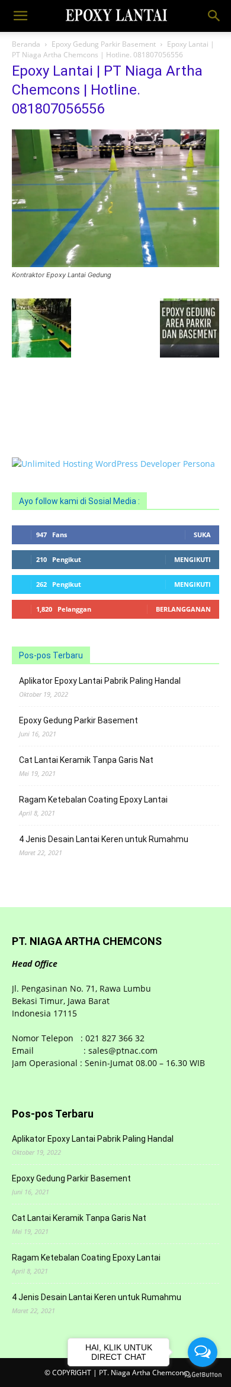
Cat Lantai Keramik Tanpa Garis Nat (86, 760)
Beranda (26, 44)
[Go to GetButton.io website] (203, 1375)
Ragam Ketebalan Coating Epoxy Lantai (93, 799)
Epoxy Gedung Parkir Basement (104, 44)
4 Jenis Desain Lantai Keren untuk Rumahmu (103, 839)
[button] (20, 16)
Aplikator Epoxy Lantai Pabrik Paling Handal (100, 681)
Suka (202, 534)
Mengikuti (192, 559)
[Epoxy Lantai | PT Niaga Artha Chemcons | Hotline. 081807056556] (115, 264)
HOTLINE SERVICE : (50, 379)
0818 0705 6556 (42, 391)
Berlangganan (183, 609)
